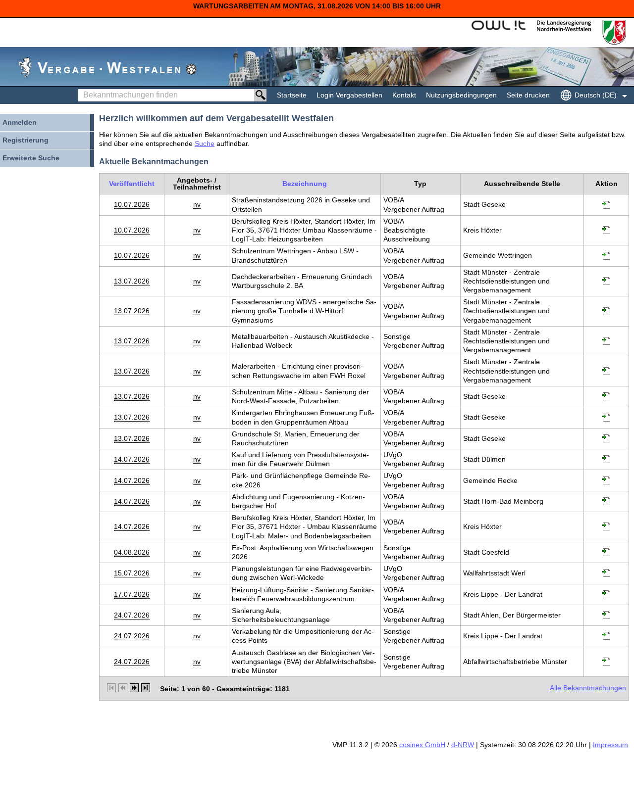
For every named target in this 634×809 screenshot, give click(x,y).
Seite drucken (528, 95)
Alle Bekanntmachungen (588, 688)
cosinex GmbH (422, 745)
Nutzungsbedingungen (461, 95)
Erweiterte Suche (30, 158)
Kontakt (404, 95)
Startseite (292, 95)
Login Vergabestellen (349, 95)
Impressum (610, 745)
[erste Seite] (111, 687)
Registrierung (25, 140)
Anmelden (19, 122)
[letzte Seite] (145, 687)
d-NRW (462, 745)
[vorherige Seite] (122, 687)
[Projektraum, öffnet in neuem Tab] (606, 206)
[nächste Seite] (134, 687)
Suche (204, 143)
